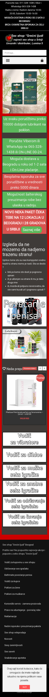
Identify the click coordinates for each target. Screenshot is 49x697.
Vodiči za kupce (12, 581)
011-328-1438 (27, 3)
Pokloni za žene (12, 587)
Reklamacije (10, 616)
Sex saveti (9, 651)
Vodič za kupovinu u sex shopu (19, 562)
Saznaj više (31, 230)
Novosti (8, 639)
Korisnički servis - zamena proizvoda (22, 603)
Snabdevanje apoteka (15, 658)
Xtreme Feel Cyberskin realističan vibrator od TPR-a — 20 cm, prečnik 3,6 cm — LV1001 (24, 413)
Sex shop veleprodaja (15, 632)
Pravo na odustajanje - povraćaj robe (22, 610)
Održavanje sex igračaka (16, 568)
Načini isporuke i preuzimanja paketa (22, 626)
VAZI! (24, 687)
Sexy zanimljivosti (13, 645)
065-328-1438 (29, 6)
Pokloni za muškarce (14, 594)
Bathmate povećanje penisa (18, 575)
